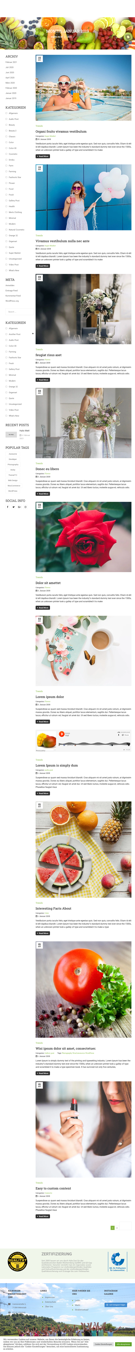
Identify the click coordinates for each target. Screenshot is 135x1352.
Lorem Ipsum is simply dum (57, 765)
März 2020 (10, 83)
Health (12, 206)
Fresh (11, 195)
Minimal (12, 218)
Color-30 (12, 148)
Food (11, 189)
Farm (11, 166)
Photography (13, 464)
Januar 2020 (11, 93)
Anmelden (10, 285)
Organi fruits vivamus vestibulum (61, 131)
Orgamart (13, 241)
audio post (14, 119)
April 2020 (10, 77)
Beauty (12, 125)
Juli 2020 (9, 67)
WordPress (12, 491)
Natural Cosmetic (16, 230)
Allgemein (13, 113)
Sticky (12, 470)
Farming (12, 171)
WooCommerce (14, 486)
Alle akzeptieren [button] (123, 1344)
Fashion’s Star (15, 177)
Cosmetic (13, 154)
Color (11, 142)
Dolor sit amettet (48, 583)
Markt (77, 1305)
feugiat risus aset (49, 355)
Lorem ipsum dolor (50, 697)
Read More (43, 156)
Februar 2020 (11, 88)
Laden (77, 1300)
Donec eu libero (47, 469)
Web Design (13, 480)
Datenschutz (50, 1302)
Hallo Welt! (25, 430)
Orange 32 (13, 235)
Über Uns (49, 1306)
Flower (12, 183)
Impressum (50, 1297)
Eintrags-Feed (12, 290)
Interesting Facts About (53, 908)
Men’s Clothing (15, 212)
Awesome (13, 454)
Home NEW (57, 36)
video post (14, 264)
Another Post (14, 334)
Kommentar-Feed (13, 296)
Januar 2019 (11, 98)
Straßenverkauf (81, 1310)
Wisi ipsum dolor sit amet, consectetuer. (66, 1048)
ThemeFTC (12, 475)
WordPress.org (12, 301)
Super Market (15, 253)
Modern (12, 224)
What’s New (14, 270)
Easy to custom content (53, 1188)
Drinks (12, 160)
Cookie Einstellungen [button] (103, 1344)
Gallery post (14, 200)
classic (12, 136)
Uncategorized (15, 259)
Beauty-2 (12, 131)
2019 (69, 36)
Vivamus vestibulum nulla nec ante (63, 241)
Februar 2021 (11, 62)
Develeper (13, 459)
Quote (11, 247)
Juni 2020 (10, 72)
